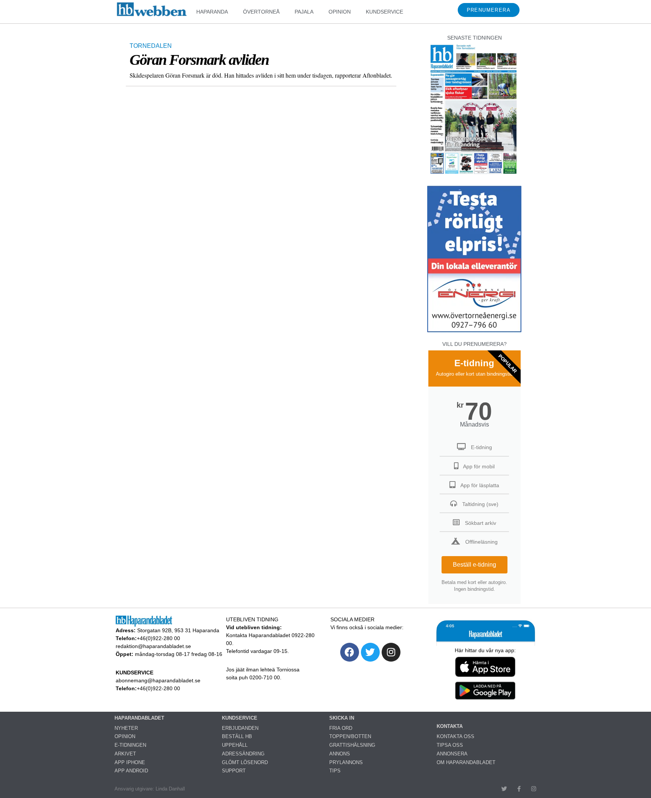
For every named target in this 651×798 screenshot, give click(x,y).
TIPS (335, 771)
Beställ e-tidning (474, 564)
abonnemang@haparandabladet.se (158, 680)
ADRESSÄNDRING (243, 754)
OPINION (340, 12)
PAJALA (304, 12)
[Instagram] (391, 652)
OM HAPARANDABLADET (466, 762)
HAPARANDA (212, 12)
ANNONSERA (452, 754)
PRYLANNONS (346, 762)
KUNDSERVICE (384, 12)
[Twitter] (370, 652)
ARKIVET (125, 754)
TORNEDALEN (151, 46)
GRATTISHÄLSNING (352, 745)
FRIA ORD (340, 728)
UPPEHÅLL (235, 745)
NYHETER (126, 728)
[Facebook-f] (519, 789)
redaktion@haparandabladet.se (153, 646)
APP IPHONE (130, 762)
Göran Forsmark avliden (199, 59)
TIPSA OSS (450, 745)
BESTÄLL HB (237, 736)
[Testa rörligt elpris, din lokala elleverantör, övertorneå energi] (474, 332)
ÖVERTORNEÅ (261, 12)
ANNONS (339, 754)
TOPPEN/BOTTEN (350, 736)
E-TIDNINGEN (130, 745)
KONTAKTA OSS (455, 736)
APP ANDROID (131, 771)
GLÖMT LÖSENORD (245, 762)
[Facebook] (349, 652)
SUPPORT (234, 771)
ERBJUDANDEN (240, 728)
